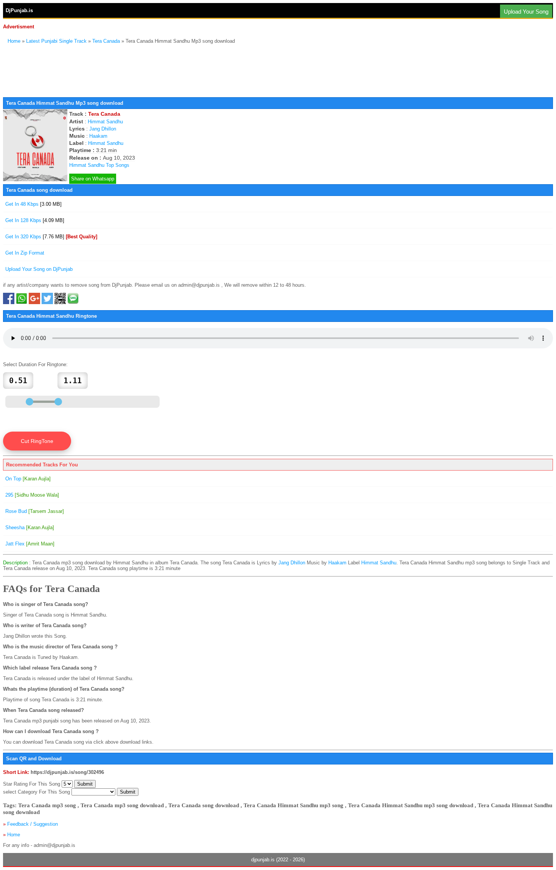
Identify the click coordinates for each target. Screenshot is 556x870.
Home (14, 41)
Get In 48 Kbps (33, 204)
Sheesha (29, 527)
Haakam (98, 136)
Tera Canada (106, 41)
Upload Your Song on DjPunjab (39, 269)
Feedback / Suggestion (32, 824)
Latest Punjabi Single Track (56, 41)
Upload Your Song (526, 11)
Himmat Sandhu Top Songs (99, 165)
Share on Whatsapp (92, 179)
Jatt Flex (29, 544)
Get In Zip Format (24, 253)
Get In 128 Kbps (34, 220)
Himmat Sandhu (105, 121)
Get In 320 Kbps (51, 236)
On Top (28, 479)
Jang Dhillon (102, 129)
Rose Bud (34, 511)
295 (32, 495)
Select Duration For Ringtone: (35, 364)
